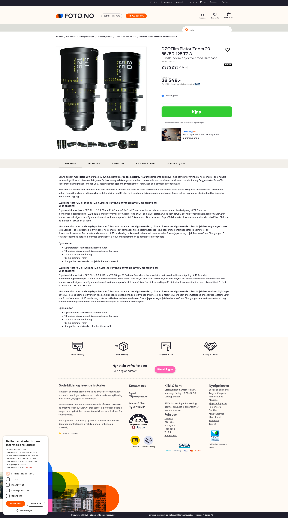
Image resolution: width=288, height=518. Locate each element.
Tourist (212, 424)
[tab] (70, 163)
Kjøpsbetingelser (218, 403)
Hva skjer (193, 2)
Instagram (170, 425)
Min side (153, 2)
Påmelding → (165, 369)
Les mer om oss (70, 433)
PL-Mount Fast (129, 36)
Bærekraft (214, 420)
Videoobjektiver (105, 36)
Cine (118, 36)
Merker (203, 2)
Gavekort (214, 2)
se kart (191, 389)
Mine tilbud (214, 417)
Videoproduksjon (86, 36)
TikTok (168, 432)
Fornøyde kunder (210, 354)
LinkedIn (169, 418)
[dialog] (25, 475)
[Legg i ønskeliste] (228, 51)
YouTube (169, 422)
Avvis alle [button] (36, 503)
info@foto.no (140, 396)
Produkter (70, 36)
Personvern (215, 407)
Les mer (28, 467)
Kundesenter (166, 2)
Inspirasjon (180, 2)
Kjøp (196, 112)
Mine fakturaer (216, 413)
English (225, 2)
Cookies (213, 410)
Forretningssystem (156, 515)
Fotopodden (171, 435)
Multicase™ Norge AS (203, 515)
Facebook (170, 428)
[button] (143, 422)
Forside (59, 36)
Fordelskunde (216, 396)
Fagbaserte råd (166, 354)
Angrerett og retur (218, 393)
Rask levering (122, 354)
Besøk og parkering (219, 389)
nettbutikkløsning (177, 515)
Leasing (188, 131)
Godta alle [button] (16, 503)
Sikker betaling (77, 354)
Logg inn (203, 14)
